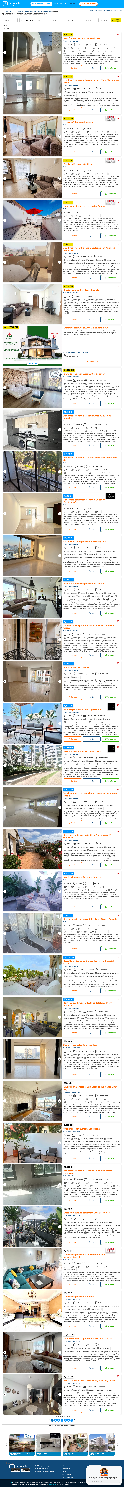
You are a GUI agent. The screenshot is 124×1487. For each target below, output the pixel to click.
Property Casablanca (24, 11)
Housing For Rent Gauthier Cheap (97, 10)
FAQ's (64, 1471)
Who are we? (66, 1466)
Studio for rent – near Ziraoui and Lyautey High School (90, 1380)
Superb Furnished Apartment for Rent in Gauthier (88, 1338)
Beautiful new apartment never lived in (82, 751)
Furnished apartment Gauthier (78, 1296)
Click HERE (52, 1484)
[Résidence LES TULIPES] (109, 1436)
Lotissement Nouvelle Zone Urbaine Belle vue (85, 328)
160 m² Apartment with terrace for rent (82, 38)
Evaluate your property (41, 4)
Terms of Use (66, 1474)
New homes (58, 4)
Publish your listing (88, 3)
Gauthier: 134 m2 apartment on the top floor (84, 541)
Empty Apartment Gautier (76, 667)
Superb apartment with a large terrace (82, 709)
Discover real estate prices (44, 1471)
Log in (74, 4)
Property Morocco (9, 11)
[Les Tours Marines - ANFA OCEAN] (29, 1436)
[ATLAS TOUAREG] (82, 1436)
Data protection (67, 1477)
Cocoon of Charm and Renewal (78, 122)
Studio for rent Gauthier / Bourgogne (81, 1129)
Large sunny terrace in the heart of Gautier (84, 206)
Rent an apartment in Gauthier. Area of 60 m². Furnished (91, 919)
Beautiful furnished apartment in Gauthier (84, 583)
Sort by (5, 25)
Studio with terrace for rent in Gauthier (82, 877)
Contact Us (66, 1469)
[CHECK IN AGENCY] (55, 1436)
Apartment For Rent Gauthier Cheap (114, 10)
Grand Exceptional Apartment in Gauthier (84, 374)
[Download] (20, 1467)
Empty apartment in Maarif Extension (81, 290)
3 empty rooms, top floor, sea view (80, 1045)
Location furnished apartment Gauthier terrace (86, 1213)
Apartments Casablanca (42, 11)
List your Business (41, 1469)
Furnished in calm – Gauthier (77, 164)
